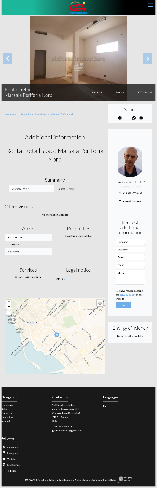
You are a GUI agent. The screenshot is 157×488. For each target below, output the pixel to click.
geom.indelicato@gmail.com (67, 430)
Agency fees (81, 479)
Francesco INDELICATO (130, 182)
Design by (124, 479)
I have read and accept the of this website (129, 294)
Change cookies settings (103, 479)
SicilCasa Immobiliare (63, 404)
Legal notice (65, 479)
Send (123, 305)
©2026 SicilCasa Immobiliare (40, 479)
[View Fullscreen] (8, 313)
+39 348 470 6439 (132, 193)
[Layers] (100, 303)
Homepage (10, 114)
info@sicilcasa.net (132, 201)
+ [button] (9, 302)
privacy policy (128, 294)
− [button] (9, 306)
